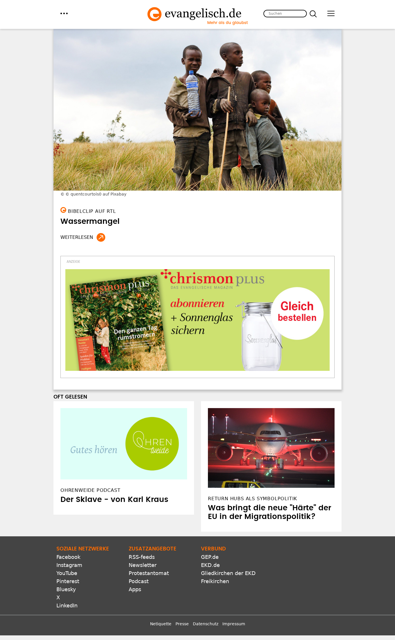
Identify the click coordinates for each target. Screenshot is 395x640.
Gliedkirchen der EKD (228, 573)
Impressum (233, 624)
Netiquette (160, 624)
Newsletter (142, 565)
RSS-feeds (142, 557)
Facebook (68, 557)
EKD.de (210, 565)
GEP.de (210, 557)
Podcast (139, 581)
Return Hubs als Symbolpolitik (252, 498)
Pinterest (67, 581)
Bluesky (66, 589)
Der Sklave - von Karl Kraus (114, 499)
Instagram (69, 565)
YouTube (66, 573)
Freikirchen (215, 581)
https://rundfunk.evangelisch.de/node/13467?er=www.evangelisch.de (100, 237)
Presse (182, 624)
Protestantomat (149, 573)
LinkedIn (66, 605)
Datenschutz (205, 624)
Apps (135, 589)
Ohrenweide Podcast (90, 490)
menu (64, 13)
